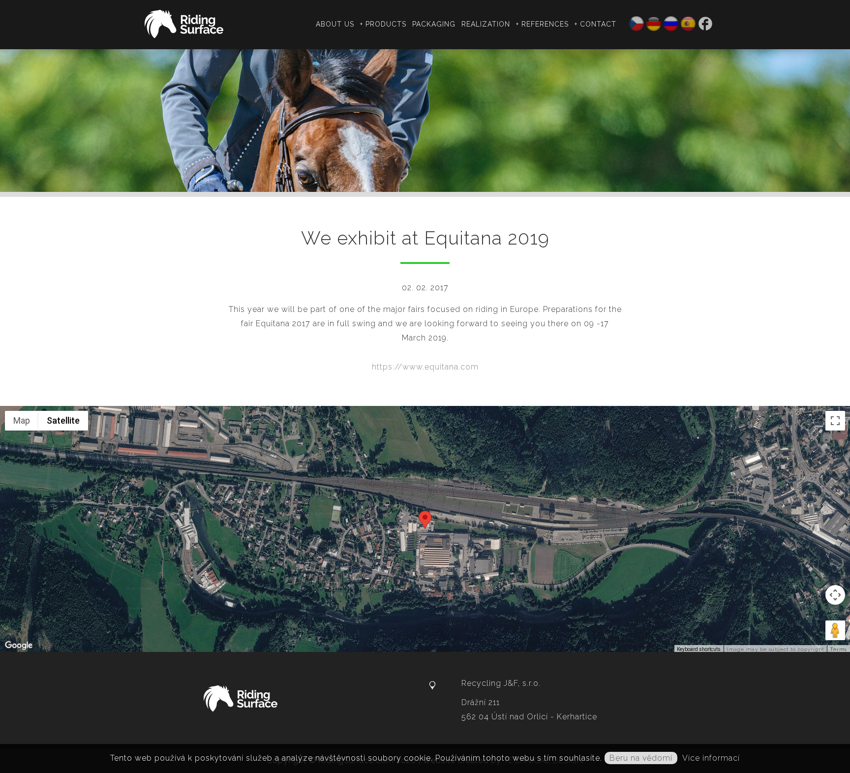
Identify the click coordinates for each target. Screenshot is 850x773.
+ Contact (595, 24)
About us (335, 24)
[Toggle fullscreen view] (835, 421)
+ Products (383, 24)
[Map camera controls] (835, 595)
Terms (838, 649)
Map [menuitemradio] (21, 420)
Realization (485, 24)
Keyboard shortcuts (699, 649)
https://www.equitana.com (425, 366)
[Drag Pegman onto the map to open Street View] (835, 630)
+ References (542, 24)
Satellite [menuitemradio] (63, 420)
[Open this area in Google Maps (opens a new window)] (18, 645)
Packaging (433, 24)
